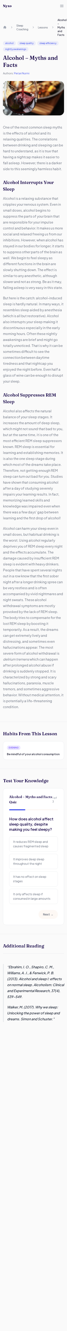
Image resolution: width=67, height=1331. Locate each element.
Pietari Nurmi (21, 73)
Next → (48, 914)
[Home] (5, 27)
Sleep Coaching (22, 27)
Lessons (43, 27)
